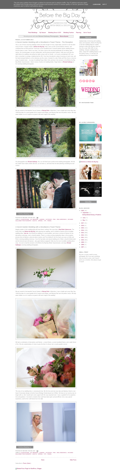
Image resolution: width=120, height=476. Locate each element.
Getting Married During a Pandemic (91, 214)
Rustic (35, 220)
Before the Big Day (39, 46)
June (84, 217)
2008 (82, 244)
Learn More (97, 4)
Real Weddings (32, 32)
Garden (42, 219)
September (86, 212)
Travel (49, 220)
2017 (82, 223)
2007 (82, 247)
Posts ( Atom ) (27, 463)
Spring (40, 220)
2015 (82, 228)
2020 (82, 210)
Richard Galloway (67, 62)
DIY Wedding (34, 219)
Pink (54, 219)
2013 (82, 232)
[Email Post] (37, 217)
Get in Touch (87, 32)
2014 (82, 230)
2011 (82, 237)
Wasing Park (45, 110)
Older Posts (73, 460)
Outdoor (49, 219)
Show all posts (64, 36)
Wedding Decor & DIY (54, 32)
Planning (78, 32)
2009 (82, 242)
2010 (82, 240)
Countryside (25, 219)
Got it (104, 4)
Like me (26, 233)
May (84, 220)
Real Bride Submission (65, 229)
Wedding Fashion (68, 32)
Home (42, 460)
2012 (82, 235)
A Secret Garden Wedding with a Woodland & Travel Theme (37, 227)
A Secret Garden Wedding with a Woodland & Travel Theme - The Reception (44, 42)
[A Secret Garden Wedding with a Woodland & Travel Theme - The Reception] (24, 215)
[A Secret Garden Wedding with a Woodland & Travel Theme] (24, 448)
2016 (82, 225)
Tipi (45, 220)
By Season (43, 32)
